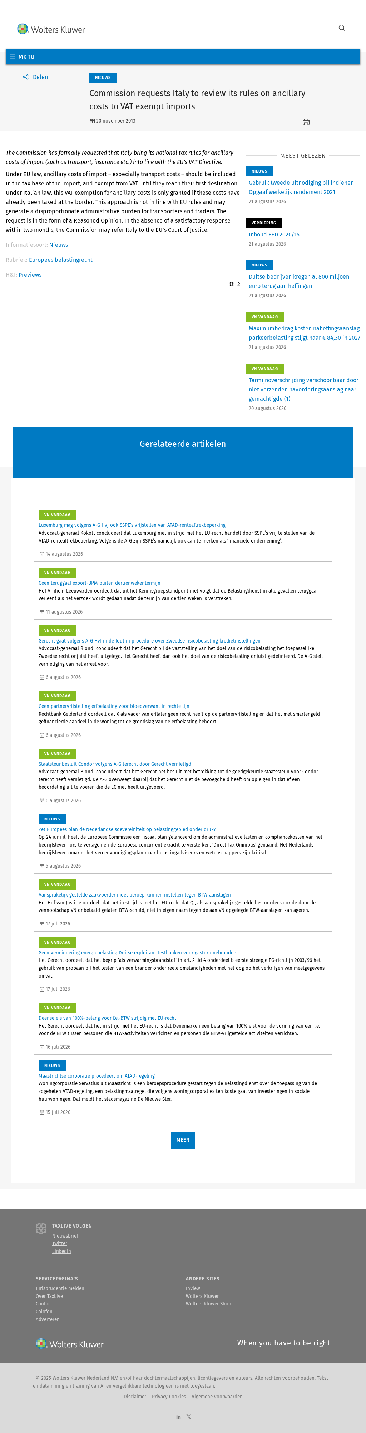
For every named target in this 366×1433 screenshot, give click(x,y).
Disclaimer (135, 1397)
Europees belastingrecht (61, 259)
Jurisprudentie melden (60, 1289)
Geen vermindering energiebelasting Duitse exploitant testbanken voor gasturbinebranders (138, 953)
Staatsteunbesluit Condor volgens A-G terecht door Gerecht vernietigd (115, 764)
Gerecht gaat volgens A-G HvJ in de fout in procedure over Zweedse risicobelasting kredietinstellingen (150, 641)
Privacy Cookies (169, 1397)
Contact (44, 1304)
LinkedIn (61, 1251)
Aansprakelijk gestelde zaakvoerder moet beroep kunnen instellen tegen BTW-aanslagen (135, 895)
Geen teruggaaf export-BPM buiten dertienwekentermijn (99, 583)
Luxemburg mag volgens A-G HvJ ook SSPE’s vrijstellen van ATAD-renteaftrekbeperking (132, 525)
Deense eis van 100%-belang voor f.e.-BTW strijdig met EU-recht (107, 1018)
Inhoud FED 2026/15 (274, 234)
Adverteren (48, 1320)
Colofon (44, 1312)
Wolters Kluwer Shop (208, 1304)
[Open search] (342, 28)
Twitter (59, 1244)
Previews (30, 274)
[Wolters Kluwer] (51, 29)
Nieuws (58, 244)
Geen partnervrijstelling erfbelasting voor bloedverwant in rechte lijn (114, 706)
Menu (26, 56)
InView (193, 1289)
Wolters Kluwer (202, 1296)
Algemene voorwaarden (217, 1397)
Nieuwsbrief (65, 1236)
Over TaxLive (49, 1296)
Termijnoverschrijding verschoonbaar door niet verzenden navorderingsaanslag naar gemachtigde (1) (303, 389)
